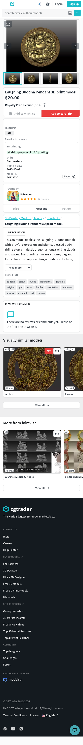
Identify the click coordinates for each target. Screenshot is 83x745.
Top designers (11, 651)
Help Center (10, 550)
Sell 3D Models (12, 603)
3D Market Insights (14, 618)
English (48, 715)
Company (8, 529)
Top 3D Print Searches (16, 638)
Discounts (9, 597)
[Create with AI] (39, 4)
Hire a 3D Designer (14, 577)
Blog (6, 536)
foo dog (9, 394)
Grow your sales (13, 611)
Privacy (34, 715)
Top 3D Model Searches (17, 631)
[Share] (67, 122)
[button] (70, 13)
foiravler (26, 194)
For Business (10, 564)
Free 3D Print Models (15, 590)
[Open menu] (5, 4)
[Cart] (48, 4)
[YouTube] (13, 729)
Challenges (10, 658)
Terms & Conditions (15, 715)
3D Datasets (10, 570)
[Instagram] (22, 729)
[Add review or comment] (76, 304)
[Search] (77, 13)
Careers (7, 543)
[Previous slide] (7, 46)
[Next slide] (75, 46)
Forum (7, 664)
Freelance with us (13, 624)
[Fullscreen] (8, 24)
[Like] (16, 122)
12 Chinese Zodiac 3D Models (19, 476)
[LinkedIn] (5, 729)
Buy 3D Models (11, 556)
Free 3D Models (12, 584)
